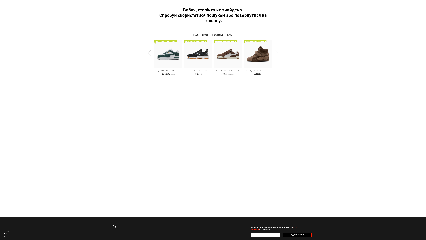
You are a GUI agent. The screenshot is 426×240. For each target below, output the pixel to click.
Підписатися (297, 235)
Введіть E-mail (256, 235)
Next (276, 53)
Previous (150, 53)
